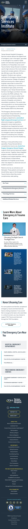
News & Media (14, 491)
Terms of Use (14, 524)
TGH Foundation (14, 430)
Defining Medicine (14, 475)
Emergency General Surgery (15, 148)
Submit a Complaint (14, 465)
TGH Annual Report (14, 432)
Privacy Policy (14, 522)
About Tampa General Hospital (14, 423)
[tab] (13, 258)
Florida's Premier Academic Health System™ (14, 428)
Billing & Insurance (14, 449)
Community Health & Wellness (14, 437)
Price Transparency (14, 463)
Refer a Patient (14, 470)
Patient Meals (14, 461)
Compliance (14, 518)
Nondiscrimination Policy (14, 442)
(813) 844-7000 (14, 407)
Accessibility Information (14, 447)
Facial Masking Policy (14, 454)
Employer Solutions (14, 439)
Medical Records (14, 458)
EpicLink (14, 473)
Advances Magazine (14, 435)
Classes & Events (14, 451)
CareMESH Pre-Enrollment (14, 477)
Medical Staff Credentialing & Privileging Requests (14, 481)
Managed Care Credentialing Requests (14, 486)
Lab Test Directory (14, 456)
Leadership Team (14, 425)
